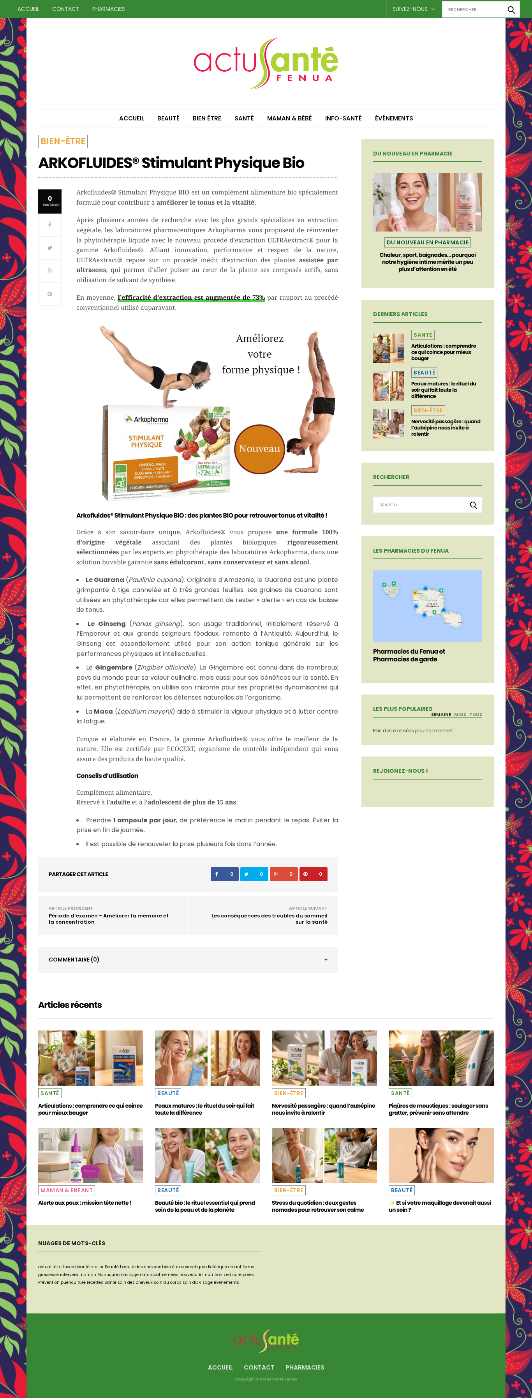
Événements (394, 118)
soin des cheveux (135, 1282)
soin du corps (167, 1282)
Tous (475, 714)
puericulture (73, 1282)
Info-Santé (343, 118)
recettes (95, 1282)
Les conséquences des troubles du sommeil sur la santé (269, 919)
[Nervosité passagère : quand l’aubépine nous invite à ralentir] (388, 423)
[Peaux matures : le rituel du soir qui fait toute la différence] (388, 386)
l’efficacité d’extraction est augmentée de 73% (191, 297)
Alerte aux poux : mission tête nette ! (84, 1203)
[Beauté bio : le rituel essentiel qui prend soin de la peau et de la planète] (207, 1155)
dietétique (216, 1267)
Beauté (168, 118)
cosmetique (193, 1267)
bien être (171, 1267)
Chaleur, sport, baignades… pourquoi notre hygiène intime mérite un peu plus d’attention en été (427, 262)
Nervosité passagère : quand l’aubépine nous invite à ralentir (445, 428)
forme (248, 1267)
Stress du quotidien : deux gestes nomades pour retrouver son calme (318, 1206)
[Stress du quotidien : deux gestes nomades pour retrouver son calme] (324, 1155)
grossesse (48, 1275)
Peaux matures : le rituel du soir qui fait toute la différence (443, 390)
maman (87, 1275)
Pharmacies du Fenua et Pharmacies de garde (409, 655)
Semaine (441, 714)
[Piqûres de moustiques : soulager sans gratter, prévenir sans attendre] (441, 1058)
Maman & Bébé (289, 118)
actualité (47, 1267)
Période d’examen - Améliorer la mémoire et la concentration (109, 919)
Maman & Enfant (67, 1190)
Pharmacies (108, 9)
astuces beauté (74, 1267)
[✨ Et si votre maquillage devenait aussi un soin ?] (441, 1155)
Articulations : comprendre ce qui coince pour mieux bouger (443, 352)
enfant (234, 1267)
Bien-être (63, 141)
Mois (460, 714)
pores (248, 1275)
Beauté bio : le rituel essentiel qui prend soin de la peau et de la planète (205, 1206)
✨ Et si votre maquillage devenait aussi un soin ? (440, 1206)
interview (69, 1275)
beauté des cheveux (140, 1267)
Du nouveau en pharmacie (428, 242)
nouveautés (192, 1275)
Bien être (207, 118)
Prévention (49, 1282)
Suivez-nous (411, 9)
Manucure (107, 1275)
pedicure (232, 1275)
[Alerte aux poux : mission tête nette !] (90, 1155)
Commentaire (74, 959)
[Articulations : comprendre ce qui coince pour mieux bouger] (388, 348)
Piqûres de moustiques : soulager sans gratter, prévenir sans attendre (438, 1109)
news (173, 1275)
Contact (65, 9)
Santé (244, 118)
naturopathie (153, 1275)
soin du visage (198, 1282)
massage (129, 1275)
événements (226, 1282)
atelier (97, 1267)
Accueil (28, 9)
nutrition (213, 1275)
